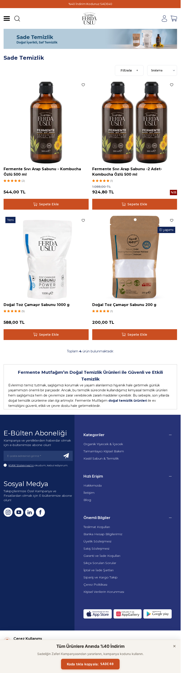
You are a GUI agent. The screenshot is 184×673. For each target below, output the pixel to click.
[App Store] (97, 614)
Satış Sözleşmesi (96, 548)
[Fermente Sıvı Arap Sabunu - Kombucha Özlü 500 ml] (46, 122)
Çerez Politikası (95, 584)
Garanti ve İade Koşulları (101, 556)
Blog (87, 500)
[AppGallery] (128, 614)
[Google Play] (157, 614)
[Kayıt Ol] (66, 456)
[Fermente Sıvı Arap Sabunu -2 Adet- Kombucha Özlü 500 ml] (134, 122)
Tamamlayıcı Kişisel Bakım (103, 451)
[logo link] (90, 18)
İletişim (88, 493)
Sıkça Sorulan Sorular (99, 563)
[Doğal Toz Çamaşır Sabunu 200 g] (134, 257)
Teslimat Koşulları (96, 527)
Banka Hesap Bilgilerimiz (102, 534)
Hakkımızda (92, 485)
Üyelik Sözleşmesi (97, 541)
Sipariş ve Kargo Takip (100, 577)
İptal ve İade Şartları (98, 570)
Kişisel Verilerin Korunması (103, 592)
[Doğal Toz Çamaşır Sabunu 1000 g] (46, 257)
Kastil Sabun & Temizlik (101, 458)
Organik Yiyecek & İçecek (103, 444)
